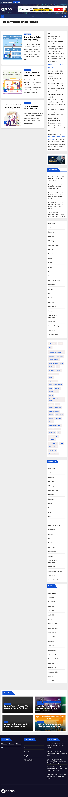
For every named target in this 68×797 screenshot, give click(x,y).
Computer (51, 249)
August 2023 (52, 676)
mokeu (51, 421)
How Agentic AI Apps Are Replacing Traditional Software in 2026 (55, 186)
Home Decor (52, 284)
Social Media (52, 321)
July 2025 (51, 610)
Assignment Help (53, 363)
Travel (61, 443)
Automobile (51, 223)
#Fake (60, 343)
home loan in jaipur (54, 411)
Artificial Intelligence (54, 359)
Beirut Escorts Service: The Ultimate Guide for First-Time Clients (56, 178)
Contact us (27, 752)
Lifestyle (50, 289)
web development (53, 453)
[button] (62, 16)
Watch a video (52, 65)
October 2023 (52, 667)
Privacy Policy (28, 760)
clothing (58, 370)
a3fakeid (51, 356)
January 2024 (52, 654)
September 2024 (53, 628)
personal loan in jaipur (55, 425)
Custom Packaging (53, 374)
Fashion (50, 258)
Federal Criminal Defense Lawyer (55, 399)
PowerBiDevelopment (54, 429)
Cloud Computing (53, 245)
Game (50, 271)
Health (50, 407)
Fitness (51, 404)
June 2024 (51, 637)
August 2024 (52, 632)
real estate (52, 432)
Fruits (50, 267)
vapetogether (52, 450)
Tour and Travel (53, 334)
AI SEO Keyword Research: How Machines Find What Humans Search (56, 214)
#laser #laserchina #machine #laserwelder (55, 351)
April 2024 (51, 645)
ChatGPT (51, 236)
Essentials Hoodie (53, 391)
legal (61, 414)
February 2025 (52, 624)
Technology (27, 34)
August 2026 (52, 593)
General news (52, 276)
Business (51, 232)
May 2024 (51, 641)
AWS (49, 227)
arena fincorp (60, 356)
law (57, 414)
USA (50, 446)
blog (61, 363)
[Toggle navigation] (33, 16)
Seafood (50, 311)
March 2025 (51, 619)
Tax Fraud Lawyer (53, 436)
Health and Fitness (54, 280)
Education (51, 254)
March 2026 (51, 602)
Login (26, 744)
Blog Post (27, 756)
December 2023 (53, 659)
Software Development (55, 326)
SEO (59, 432)
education (57, 388)
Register (26, 748)
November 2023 (53, 663)
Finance (50, 262)
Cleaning (51, 241)
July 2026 (51, 597)
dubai (50, 388)
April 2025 (51, 615)
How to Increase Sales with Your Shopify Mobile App (32, 108)
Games (57, 404)
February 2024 (52, 650)
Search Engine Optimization (52, 316)
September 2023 (53, 672)
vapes (55, 446)
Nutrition (50, 298)
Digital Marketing (53, 381)
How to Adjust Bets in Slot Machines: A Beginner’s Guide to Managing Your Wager (56, 761)
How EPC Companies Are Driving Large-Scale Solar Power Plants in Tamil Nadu (50, 726)
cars (58, 366)
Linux (50, 293)
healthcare (58, 407)
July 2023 (51, 681)
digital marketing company (55, 384)
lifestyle (51, 418)
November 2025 (53, 606)
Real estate (51, 302)
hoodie (51, 414)
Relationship (52, 306)
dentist (51, 377)
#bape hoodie (52, 343)
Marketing (58, 418)
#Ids (50, 347)
